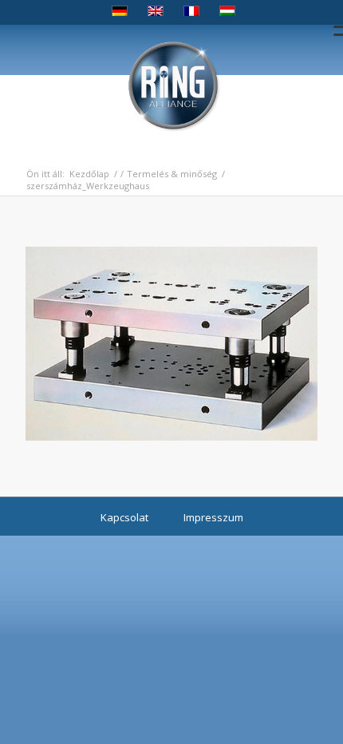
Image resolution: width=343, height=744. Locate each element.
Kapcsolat (124, 517)
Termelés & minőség (172, 174)
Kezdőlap (89, 174)
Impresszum (213, 517)
